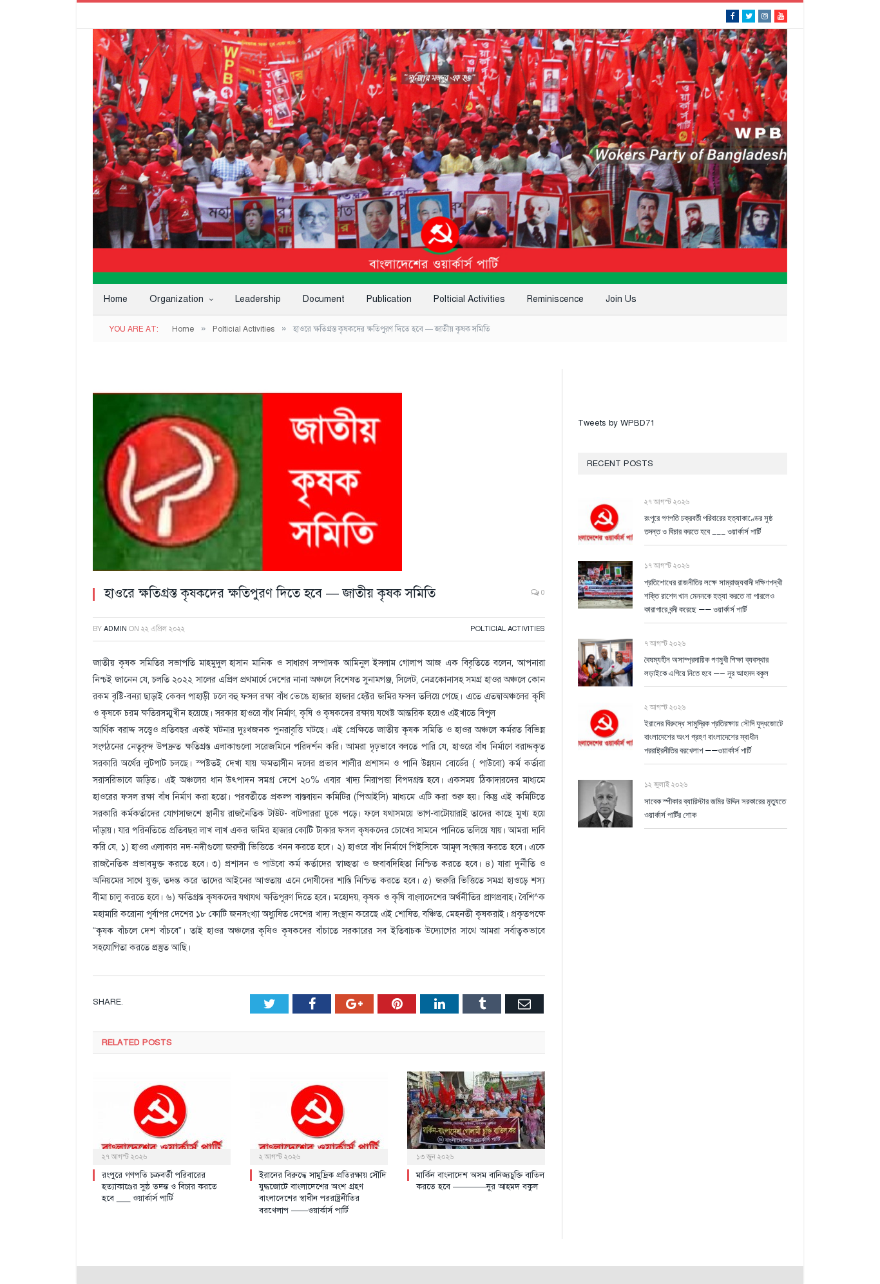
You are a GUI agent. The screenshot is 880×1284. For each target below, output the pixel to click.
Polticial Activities (469, 299)
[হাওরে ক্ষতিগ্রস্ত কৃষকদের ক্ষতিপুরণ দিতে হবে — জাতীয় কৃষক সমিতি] (319, 472)
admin (115, 629)
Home (116, 299)
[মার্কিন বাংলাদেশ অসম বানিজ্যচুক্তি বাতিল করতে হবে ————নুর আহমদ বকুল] (476, 1117)
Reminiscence (555, 299)
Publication (389, 299)
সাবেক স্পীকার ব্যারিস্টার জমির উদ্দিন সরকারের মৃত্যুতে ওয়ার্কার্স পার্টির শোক (715, 807)
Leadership (258, 299)
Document (324, 299)
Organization (176, 299)
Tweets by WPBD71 (616, 423)
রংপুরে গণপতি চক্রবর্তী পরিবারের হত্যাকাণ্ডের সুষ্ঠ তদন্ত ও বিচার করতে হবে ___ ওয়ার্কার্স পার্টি (159, 1187)
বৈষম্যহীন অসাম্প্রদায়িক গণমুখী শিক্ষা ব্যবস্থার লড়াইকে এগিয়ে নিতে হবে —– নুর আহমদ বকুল (706, 666)
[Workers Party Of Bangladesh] (440, 155)
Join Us (621, 299)
